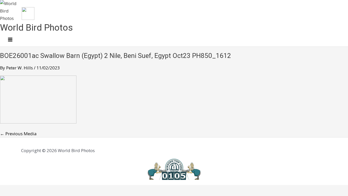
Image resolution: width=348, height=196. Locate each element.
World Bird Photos (36, 27)
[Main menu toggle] (10, 39)
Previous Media (18, 134)
